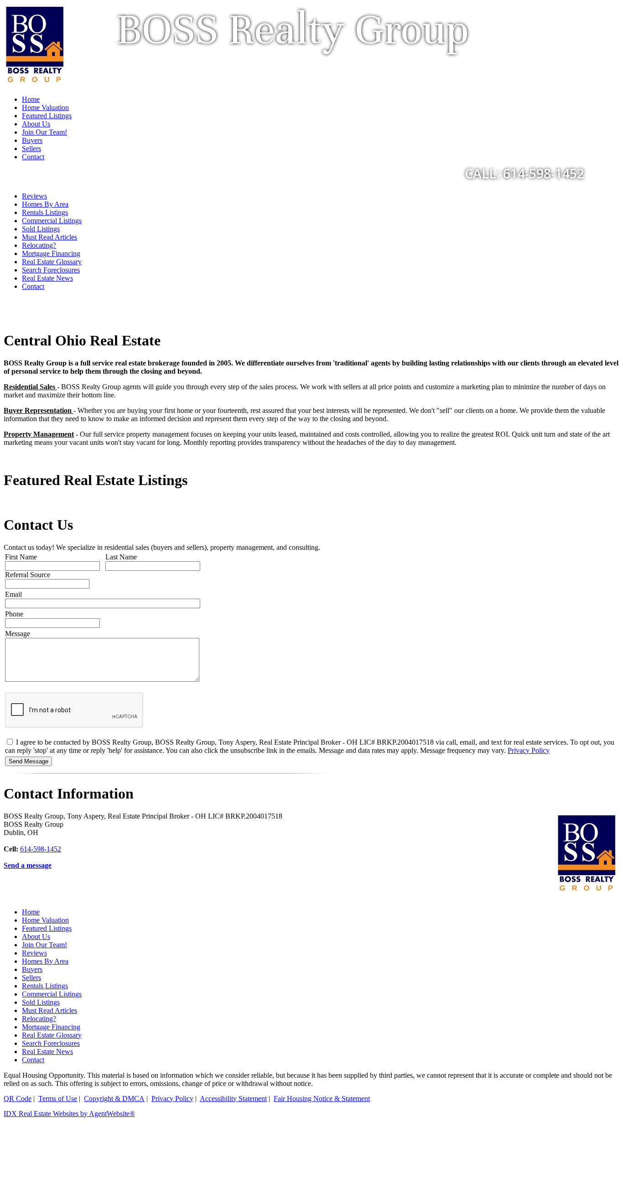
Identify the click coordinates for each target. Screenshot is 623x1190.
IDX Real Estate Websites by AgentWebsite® (69, 1113)
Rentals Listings (45, 212)
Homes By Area (45, 204)
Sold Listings (41, 229)
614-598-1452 (40, 849)
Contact (33, 286)
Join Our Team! (44, 945)
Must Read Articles (49, 237)
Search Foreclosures (51, 270)
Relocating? (39, 245)
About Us (36, 936)
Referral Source (27, 575)
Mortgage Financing (51, 253)
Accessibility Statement (233, 1098)
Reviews (34, 196)
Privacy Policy (529, 750)
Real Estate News (47, 278)
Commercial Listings (52, 220)
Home (31, 912)
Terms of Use (57, 1098)
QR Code (17, 1098)
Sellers (31, 977)
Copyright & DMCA (114, 1098)
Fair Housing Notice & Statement (322, 1098)
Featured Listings (47, 928)
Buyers (32, 969)
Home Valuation (45, 920)
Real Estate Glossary (52, 262)
